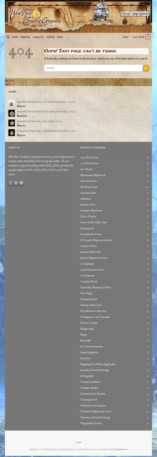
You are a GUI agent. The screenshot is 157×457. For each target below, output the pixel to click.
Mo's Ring (86, 293)
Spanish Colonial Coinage (94, 370)
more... (12, 174)
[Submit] (146, 68)
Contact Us (38, 37)
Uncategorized (88, 399)
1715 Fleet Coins (89, 163)
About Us (25, 37)
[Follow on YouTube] (21, 182)
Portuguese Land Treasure (95, 317)
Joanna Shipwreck (90, 252)
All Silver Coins (88, 187)
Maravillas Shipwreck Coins (95, 287)
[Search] (8, 37)
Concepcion (87, 228)
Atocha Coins (87, 205)
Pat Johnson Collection (93, 311)
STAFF (78, 442)
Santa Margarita (89, 352)
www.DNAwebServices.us (118, 449)
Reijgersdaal (87, 329)
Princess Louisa (88, 323)
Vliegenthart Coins (90, 423)
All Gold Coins (88, 181)
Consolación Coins (90, 234)
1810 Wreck (86, 169)
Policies (51, 37)
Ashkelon (85, 199)
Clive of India (88, 216)
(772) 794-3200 (134, 13)
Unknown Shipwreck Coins (95, 411)
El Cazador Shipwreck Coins (96, 240)
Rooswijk (85, 340)
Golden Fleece (88, 246)
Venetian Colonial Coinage (95, 417)
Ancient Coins (88, 193)
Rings (83, 335)
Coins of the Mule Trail (93, 222)
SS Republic (87, 376)
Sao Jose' (85, 358)
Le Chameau (87, 275)
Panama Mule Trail (90, 305)
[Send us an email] (16, 182)
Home (15, 37)
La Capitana (87, 264)
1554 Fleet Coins (89, 157)
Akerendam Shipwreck (93, 175)
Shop (59, 37)
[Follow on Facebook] (11, 182)
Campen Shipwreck (91, 210)
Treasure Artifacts (90, 382)
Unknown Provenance (93, 405)
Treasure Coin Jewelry (92, 394)
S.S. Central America (91, 346)
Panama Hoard (88, 299)
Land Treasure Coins (92, 270)
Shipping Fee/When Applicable (98, 364)
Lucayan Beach (88, 281)
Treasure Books (89, 388)
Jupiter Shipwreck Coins (94, 258)
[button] (125, 37)
